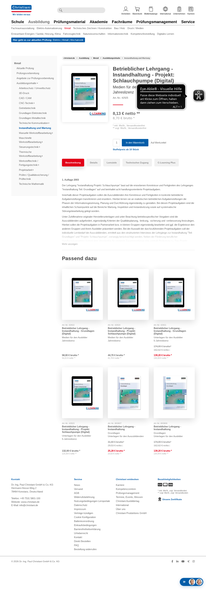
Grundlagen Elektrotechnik (33, 113)
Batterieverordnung (84, 521)
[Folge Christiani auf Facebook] (172, 561)
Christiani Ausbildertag (127, 501)
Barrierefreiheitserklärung (87, 529)
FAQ (76, 545)
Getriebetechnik (27, 108)
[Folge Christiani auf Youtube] (183, 561)
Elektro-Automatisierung (49, 28)
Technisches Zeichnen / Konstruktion (92, 28)
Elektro (56, 40)
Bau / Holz (119, 28)
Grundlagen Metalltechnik (32, 118)
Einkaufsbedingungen (85, 525)
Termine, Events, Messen (129, 497)
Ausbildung (39, 22)
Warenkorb (137, 14)
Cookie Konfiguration (85, 517)
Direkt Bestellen (82, 541)
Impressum (80, 509)
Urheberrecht (81, 533)
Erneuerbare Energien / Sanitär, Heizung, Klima (36, 33)
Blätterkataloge (151, 14)
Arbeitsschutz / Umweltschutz (35, 88)
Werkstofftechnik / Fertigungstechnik (28, 163)
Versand (78, 489)
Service (188, 22)
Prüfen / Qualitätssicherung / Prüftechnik (34, 177)
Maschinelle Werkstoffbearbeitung (30, 140)
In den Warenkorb (135, 142)
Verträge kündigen (83, 513)
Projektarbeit (26, 170)
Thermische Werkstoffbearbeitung (30, 154)
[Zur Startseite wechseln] (21, 7)
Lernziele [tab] (112, 162)
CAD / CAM (25, 98)
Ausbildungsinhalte (27, 83)
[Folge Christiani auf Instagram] (193, 561)
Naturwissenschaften (94, 33)
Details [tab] (94, 162)
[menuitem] (24, 29)
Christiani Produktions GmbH (131, 513)
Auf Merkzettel (158, 142)
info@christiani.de (28, 505)
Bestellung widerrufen (85, 549)
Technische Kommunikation (34, 123)
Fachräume (122, 22)
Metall (67, 28)
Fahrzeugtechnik (72, 33)
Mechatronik (76, 40)
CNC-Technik (26, 103)
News (77, 485)
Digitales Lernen (165, 33)
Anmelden (125, 14)
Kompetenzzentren (126, 489)
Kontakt (78, 537)
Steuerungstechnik (29, 147)
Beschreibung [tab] (73, 162)
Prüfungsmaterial (69, 22)
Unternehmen (179, 14)
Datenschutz (80, 505)
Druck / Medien (135, 28)
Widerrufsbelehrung (84, 497)
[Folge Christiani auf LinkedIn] (177, 561)
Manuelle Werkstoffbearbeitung (35, 133)
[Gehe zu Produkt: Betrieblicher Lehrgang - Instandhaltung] (128, 393)
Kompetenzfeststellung (143, 33)
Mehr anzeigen (70, 244)
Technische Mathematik (32, 184)
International (165, 14)
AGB (76, 493)
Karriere (191, 14)
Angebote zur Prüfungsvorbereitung (35, 78)
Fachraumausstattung (22, 28)
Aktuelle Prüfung (25, 68)
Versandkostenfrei (135, 125)
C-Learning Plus (166, 162)
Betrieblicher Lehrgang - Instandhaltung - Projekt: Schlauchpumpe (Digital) (122, 331)
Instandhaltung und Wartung (35, 128)
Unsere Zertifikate (172, 499)
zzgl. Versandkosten (178, 491)
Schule (17, 22)
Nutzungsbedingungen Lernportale (92, 501)
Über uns (121, 509)
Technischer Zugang (137, 162)
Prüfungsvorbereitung (28, 73)
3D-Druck (24, 93)
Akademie (99, 22)
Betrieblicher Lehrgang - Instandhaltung (121, 428)
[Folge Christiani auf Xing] (188, 561)
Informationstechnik (118, 33)
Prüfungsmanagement (156, 22)
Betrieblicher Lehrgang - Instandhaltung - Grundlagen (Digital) (78, 331)
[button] (126, 149)
